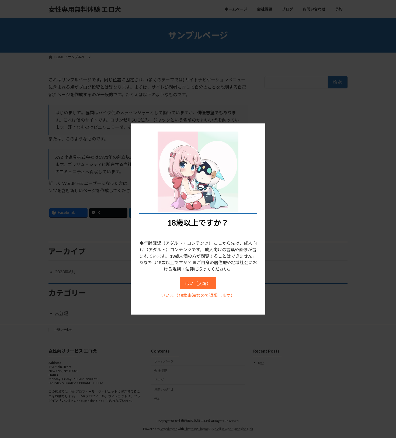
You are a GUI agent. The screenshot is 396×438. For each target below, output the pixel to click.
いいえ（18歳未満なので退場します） (198, 295)
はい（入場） (198, 283)
